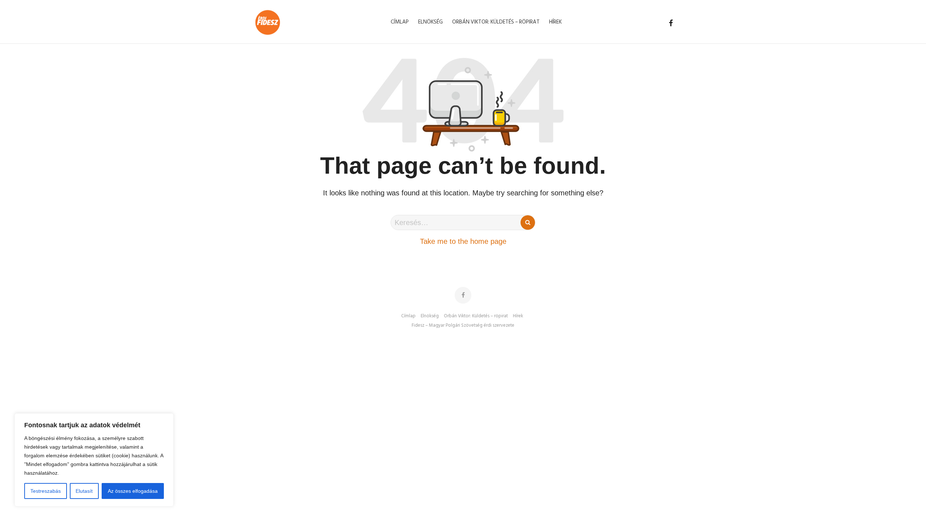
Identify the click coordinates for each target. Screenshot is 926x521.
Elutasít (84, 491)
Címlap (408, 316)
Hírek (518, 316)
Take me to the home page (463, 241)
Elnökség (430, 316)
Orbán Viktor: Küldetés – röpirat (476, 316)
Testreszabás (45, 491)
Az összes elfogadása (133, 491)
